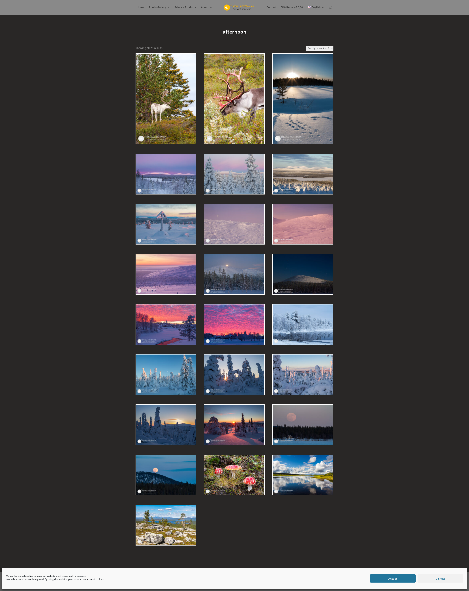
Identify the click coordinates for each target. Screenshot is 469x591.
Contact (271, 7)
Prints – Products (185, 7)
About (205, 7)
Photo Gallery (157, 7)
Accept (392, 578)
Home (140, 7)
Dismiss (440, 578)
